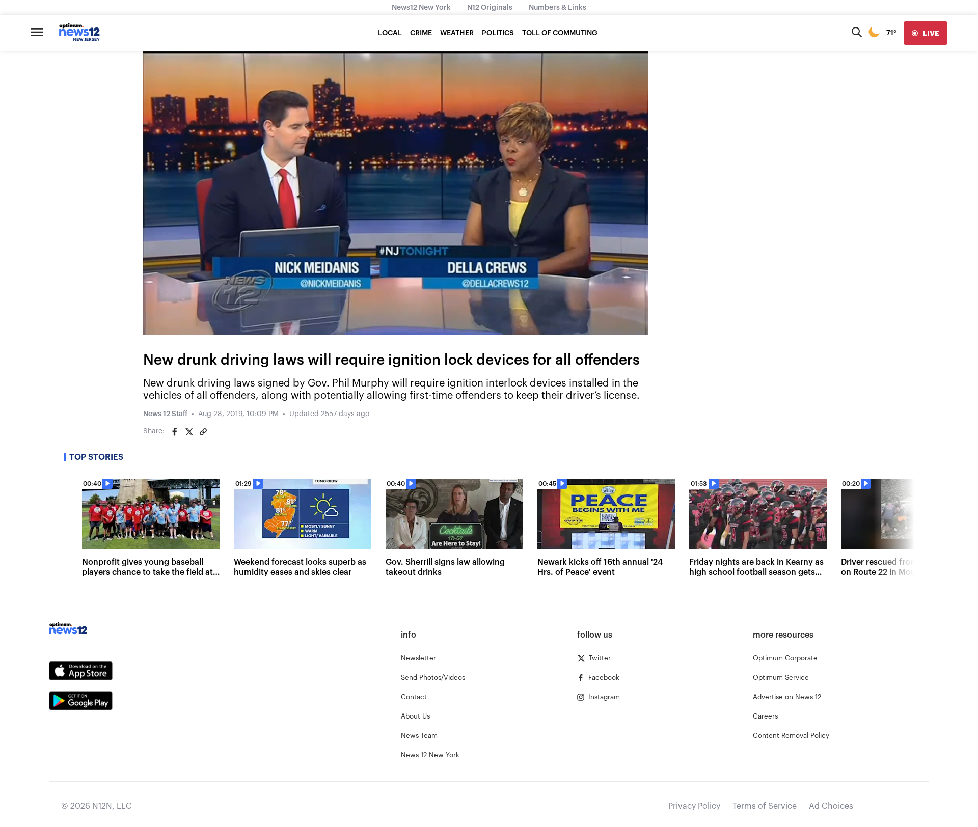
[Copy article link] (203, 432)
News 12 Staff (165, 414)
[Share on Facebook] (175, 432)
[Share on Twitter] (189, 432)
